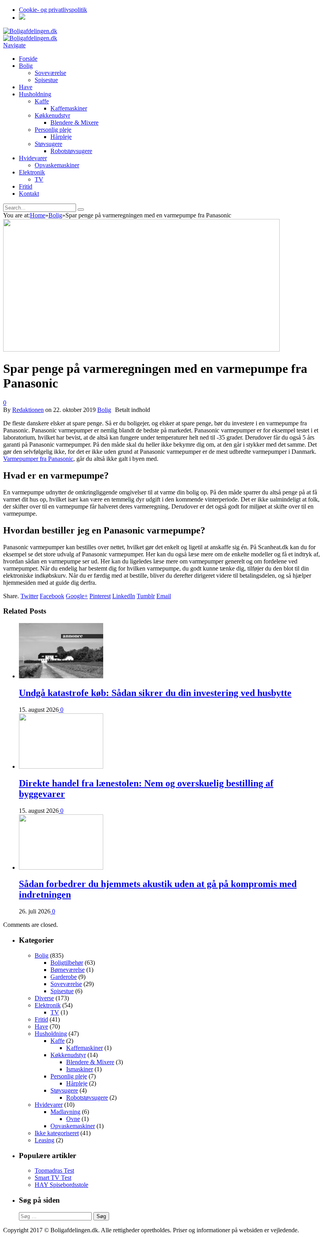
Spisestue (46, 80)
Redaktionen (28, 409)
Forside (28, 58)
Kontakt (29, 193)
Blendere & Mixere (74, 122)
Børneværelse (67, 969)
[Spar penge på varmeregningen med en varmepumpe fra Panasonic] (141, 349)
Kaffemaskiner (68, 108)
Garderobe (63, 976)
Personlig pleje (53, 129)
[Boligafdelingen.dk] (30, 31)
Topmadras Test (54, 1170)
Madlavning (65, 1111)
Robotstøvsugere (71, 151)
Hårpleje (61, 136)
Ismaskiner (79, 1069)
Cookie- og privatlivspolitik (53, 9)
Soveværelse (50, 72)
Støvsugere (48, 143)
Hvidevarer (33, 158)
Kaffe (42, 101)
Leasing (44, 1140)
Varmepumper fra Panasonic (38, 458)
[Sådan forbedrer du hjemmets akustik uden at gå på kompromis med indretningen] (61, 867)
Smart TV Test (53, 1177)
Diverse (44, 998)
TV (39, 179)
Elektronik (32, 172)
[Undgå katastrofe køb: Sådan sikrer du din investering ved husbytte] (61, 676)
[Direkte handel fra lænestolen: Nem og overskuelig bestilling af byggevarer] (61, 766)
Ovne (73, 1118)
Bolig (26, 65)
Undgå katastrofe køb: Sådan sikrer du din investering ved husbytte (155, 693)
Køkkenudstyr (52, 115)
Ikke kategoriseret (57, 1133)
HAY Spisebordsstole (61, 1184)
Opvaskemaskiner (57, 165)
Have (25, 87)
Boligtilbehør (66, 962)
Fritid (25, 186)
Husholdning (35, 94)
